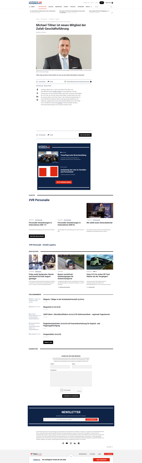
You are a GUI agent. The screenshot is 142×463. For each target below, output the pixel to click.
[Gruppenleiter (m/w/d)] (34, 334)
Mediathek (58, 6)
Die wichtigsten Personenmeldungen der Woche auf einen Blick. (71, 230)
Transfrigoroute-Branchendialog (73, 155)
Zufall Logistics (57, 91)
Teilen (51, 81)
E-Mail (52, 364)
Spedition (60, 102)
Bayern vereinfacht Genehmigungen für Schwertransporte (65, 276)
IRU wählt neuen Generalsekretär (100, 223)
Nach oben (109, 446)
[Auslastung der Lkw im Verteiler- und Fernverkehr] (48, 171)
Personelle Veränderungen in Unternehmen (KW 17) (40, 224)
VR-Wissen (81, 6)
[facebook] (63, 443)
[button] (71, 455)
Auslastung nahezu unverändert (67, 174)
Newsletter (86, 2)
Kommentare (42, 81)
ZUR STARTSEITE (85, 135)
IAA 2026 (51, 6)
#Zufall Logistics (49, 245)
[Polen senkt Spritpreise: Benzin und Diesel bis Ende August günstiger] (42, 262)
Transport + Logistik (54, 19)
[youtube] (67, 443)
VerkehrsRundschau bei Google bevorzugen (78, 81)
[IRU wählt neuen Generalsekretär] (100, 210)
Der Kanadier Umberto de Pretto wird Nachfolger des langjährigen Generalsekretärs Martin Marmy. (98, 230)
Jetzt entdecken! (101, 459)
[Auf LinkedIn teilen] (37, 96)
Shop (92, 2)
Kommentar (53, 370)
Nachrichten (42, 6)
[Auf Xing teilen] (37, 99)
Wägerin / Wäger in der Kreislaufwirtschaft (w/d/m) (63, 299)
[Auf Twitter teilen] (37, 93)
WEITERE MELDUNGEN (37, 236)
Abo (102, 2)
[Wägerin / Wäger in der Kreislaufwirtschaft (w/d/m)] (35, 300)
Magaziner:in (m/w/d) (51, 307)
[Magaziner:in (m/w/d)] (34, 306)
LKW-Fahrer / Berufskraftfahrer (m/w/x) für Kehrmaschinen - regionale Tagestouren (76, 314)
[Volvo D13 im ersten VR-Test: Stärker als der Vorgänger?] (100, 262)
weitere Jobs (48, 342)
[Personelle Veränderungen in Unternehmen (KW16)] (71, 210)
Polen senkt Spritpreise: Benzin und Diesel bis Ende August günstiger (41, 276)
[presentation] (112, 12)
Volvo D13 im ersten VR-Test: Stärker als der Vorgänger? (98, 275)
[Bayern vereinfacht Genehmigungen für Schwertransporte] (71, 262)
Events (66, 6)
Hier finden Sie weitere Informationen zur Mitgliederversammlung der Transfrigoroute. (70, 158)
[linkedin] (75, 443)
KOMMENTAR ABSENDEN (71, 396)
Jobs (96, 2)
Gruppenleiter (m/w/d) (52, 334)
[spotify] (79, 443)
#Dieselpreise (38, 271)
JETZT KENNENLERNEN (64, 182)
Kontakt (92, 454)
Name (73, 364)
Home (37, 19)
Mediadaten (83, 454)
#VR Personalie (39, 200)
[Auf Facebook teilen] (37, 89)
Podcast (73, 6)
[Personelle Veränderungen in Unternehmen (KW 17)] (42, 210)
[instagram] (71, 443)
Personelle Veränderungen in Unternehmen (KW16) (69, 224)
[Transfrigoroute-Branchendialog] (48, 157)
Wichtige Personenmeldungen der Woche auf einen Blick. (42, 229)
